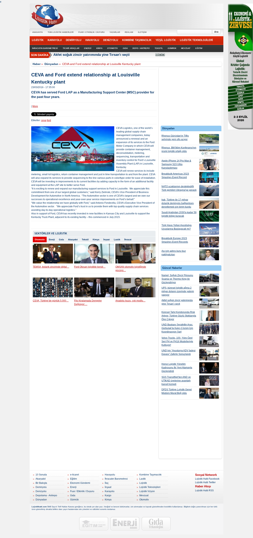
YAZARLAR (115, 32)
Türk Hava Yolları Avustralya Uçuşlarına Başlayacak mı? (176, 227)
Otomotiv (40, 239)
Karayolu (109, 491)
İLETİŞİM (142, 32)
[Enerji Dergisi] (125, 523)
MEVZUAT (185, 48)
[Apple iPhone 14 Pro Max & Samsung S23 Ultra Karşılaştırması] (209, 164)
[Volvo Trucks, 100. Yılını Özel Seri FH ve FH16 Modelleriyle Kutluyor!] (209, 341)
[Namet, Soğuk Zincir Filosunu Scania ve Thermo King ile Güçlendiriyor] (209, 279)
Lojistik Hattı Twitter (205, 482)
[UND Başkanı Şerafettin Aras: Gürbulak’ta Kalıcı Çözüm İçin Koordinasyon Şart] (209, 328)
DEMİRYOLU (73, 40)
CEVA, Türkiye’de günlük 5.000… (51, 300)
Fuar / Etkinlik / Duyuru (82, 491)
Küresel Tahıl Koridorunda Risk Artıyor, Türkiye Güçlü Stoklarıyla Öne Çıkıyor (178, 316)
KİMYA (99, 48)
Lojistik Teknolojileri (149, 487)
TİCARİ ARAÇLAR (71, 48)
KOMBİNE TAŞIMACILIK (136, 40)
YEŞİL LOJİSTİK (166, 40)
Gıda (61, 239)
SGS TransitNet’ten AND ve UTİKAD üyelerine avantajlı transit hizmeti (176, 381)
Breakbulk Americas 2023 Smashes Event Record (175, 175)
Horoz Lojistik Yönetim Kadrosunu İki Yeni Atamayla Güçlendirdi (176, 368)
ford (49, 120)
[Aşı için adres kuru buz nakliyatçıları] (209, 254)
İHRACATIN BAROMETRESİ (45, 48)
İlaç (107, 483)
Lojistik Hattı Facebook (207, 478)
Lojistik (143, 483)
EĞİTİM (198, 48)
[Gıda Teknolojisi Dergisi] (156, 523)
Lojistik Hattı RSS (204, 490)
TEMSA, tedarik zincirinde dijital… (51, 266)
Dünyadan (51, 64)
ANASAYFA (37, 32)
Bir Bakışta (41, 483)
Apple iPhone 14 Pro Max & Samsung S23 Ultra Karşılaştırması (176, 164)
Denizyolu (41, 491)
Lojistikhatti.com (39, 507)
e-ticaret (74, 474)
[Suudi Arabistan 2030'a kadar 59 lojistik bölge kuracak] (209, 216)
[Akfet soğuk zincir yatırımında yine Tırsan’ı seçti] (209, 303)
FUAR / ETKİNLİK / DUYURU (91, 32)
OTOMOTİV (112, 48)
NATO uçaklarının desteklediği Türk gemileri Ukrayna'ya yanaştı (178, 188)
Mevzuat (143, 495)
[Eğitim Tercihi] (93, 523)
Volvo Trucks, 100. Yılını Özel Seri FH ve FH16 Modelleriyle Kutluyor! (177, 341)
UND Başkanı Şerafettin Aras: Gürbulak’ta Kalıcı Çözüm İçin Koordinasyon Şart (177, 328)
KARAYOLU (55, 40)
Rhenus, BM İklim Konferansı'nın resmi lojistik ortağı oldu (178, 149)
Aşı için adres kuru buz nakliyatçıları (173, 253)
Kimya (96, 239)
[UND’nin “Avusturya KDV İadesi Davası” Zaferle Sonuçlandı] (209, 354)
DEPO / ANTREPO (141, 48)
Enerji (52, 239)
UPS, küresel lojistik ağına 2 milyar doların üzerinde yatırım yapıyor (177, 291)
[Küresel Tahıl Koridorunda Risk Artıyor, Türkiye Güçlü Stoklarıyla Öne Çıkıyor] (209, 315)
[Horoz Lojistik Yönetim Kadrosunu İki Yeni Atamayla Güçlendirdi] (209, 368)
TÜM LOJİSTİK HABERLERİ (61, 32)
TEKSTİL (159, 48)
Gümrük (74, 499)
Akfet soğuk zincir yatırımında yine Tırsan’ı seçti (91, 55)
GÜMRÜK (172, 48)
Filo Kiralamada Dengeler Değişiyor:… (88, 302)
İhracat (127, 239)
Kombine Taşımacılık (150, 474)
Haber (37, 64)
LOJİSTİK (37, 40)
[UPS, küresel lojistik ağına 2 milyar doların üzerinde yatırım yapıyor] (209, 291)
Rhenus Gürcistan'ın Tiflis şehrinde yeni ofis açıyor (175, 137)
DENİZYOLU (110, 40)
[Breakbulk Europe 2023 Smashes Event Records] (209, 242)
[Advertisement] (190, 97)
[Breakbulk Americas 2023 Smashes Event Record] (209, 177)
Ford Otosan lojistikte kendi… (90, 266)
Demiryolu (41, 487)
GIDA (125, 48)
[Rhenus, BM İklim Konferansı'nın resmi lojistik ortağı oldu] (209, 151)
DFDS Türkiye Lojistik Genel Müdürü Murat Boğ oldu (176, 391)
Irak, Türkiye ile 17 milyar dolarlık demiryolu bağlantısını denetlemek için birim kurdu (177, 203)
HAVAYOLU (92, 40)
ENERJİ (87, 48)
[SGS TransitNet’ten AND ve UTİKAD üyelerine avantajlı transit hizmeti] (209, 380)
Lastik (117, 239)
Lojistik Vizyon (147, 491)
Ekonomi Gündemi (80, 483)
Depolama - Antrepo (46, 495)
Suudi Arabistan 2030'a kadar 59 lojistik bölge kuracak (178, 214)
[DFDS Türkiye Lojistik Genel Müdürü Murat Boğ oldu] (209, 393)
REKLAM (129, 32)
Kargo (108, 495)
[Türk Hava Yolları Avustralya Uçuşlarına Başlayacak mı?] (209, 229)
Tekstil (85, 239)
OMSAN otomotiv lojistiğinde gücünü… (130, 268)
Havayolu (110, 474)
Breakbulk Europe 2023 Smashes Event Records (174, 240)
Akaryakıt (73, 239)
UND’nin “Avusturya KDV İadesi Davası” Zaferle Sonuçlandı (178, 352)
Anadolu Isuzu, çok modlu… (130, 300)
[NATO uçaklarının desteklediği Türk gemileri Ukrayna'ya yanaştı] (209, 190)
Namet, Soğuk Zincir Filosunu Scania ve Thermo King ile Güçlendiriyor (177, 279)
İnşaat (106, 239)
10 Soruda (41, 474)
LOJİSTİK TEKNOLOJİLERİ (196, 40)
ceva (43, 120)
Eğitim (73, 478)
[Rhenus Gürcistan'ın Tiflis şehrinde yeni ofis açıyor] (209, 139)
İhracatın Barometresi (116, 478)
